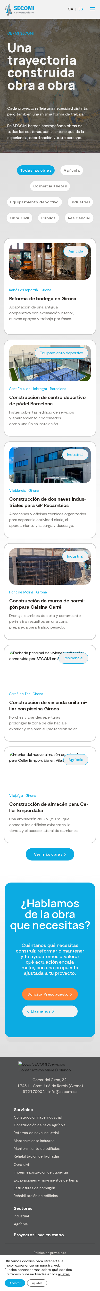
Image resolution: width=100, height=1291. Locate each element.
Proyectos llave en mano (39, 1235)
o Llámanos (38, 1011)
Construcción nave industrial (38, 1117)
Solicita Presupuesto (47, 994)
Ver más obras (48, 854)
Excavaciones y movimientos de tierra (46, 1180)
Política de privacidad (50, 1253)
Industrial (21, 1216)
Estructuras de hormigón (34, 1188)
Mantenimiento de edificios (37, 1148)
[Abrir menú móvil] (92, 9)
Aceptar (14, 1283)
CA (70, 9)
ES (80, 9)
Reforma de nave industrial (36, 1132)
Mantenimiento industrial (34, 1140)
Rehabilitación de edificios (36, 1195)
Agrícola (21, 1224)
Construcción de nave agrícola (40, 1125)
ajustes (64, 1274)
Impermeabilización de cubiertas (41, 1172)
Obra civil (22, 1164)
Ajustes (37, 1283)
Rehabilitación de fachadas (37, 1156)
